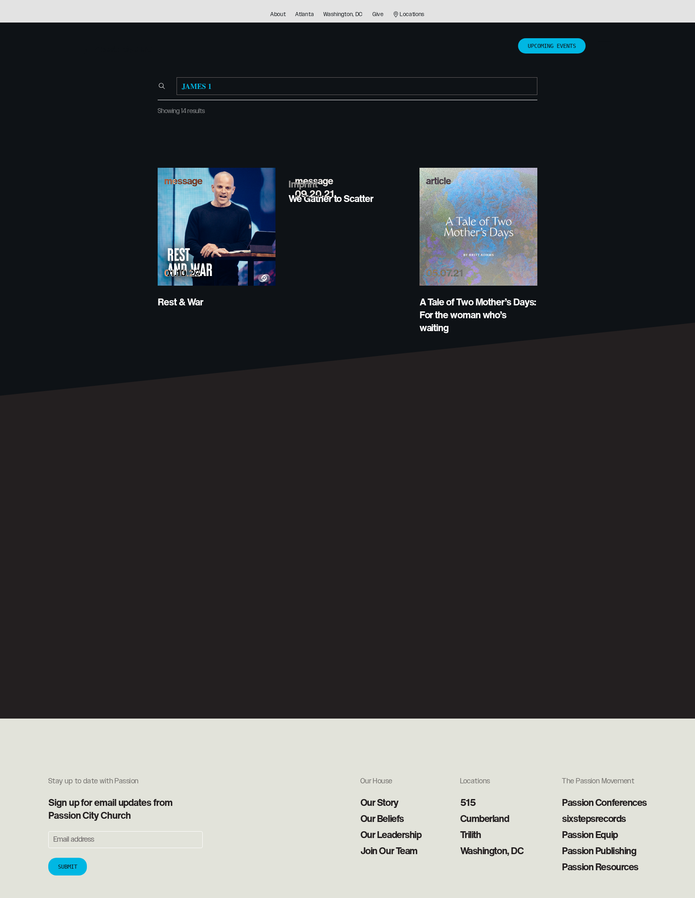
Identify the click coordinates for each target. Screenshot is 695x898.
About (278, 14)
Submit (67, 866)
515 (468, 802)
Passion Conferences (604, 802)
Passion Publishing (599, 850)
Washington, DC (343, 14)
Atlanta (304, 14)
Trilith (470, 834)
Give (378, 14)
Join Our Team (388, 850)
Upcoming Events (552, 46)
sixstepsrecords (593, 818)
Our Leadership (391, 834)
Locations (412, 14)
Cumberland (484, 818)
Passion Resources (600, 866)
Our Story (379, 802)
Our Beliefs (382, 818)
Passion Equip (589, 834)
